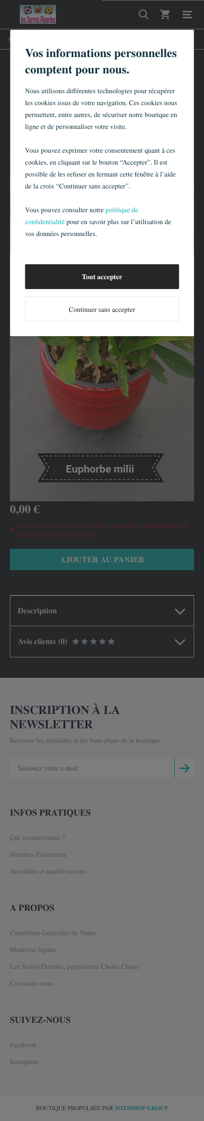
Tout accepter (102, 276)
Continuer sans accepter (102, 309)
